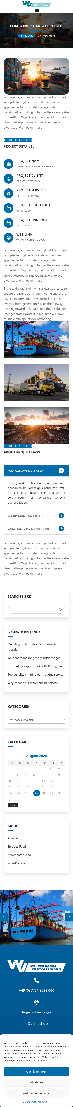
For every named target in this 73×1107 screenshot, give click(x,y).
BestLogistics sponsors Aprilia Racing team (36, 666)
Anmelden (14, 838)
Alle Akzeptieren (36, 1072)
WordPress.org (17, 863)
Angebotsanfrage (37, 1012)
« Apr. (13, 805)
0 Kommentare (46, 35)
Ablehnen (36, 1082)
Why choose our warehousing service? (33, 683)
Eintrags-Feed (17, 846)
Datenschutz (38, 1023)
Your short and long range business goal (34, 658)
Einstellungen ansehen (37, 1093)
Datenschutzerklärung (35, 1101)
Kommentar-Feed (19, 855)
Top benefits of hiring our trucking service (35, 674)
